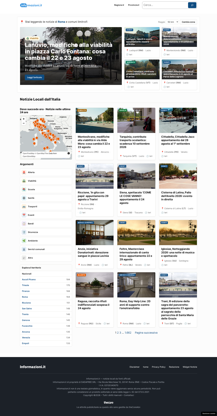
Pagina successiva (146, 332)
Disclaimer (135, 367)
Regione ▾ (119, 5)
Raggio (161, 22)
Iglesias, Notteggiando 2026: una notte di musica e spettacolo (177, 252)
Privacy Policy (158, 367)
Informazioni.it (33, 367)
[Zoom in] (24, 119)
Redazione (174, 367)
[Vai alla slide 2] (114, 87)
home (145, 367)
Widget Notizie (190, 367)
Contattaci (129, 395)
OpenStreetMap (29, 156)
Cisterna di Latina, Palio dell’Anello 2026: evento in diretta (176, 196)
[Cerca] (192, 5)
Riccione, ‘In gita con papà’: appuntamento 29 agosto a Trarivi (93, 196)
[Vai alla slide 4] (118, 87)
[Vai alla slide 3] (116, 87)
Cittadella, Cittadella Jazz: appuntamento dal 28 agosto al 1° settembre (178, 140)
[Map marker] (42, 130)
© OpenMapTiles (41, 153)
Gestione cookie (208, 413)
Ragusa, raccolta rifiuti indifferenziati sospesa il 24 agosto (93, 305)
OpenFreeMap (28, 153)
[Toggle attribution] (68, 153)
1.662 (128, 332)
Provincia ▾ (133, 5)
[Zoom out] (24, 123)
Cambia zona (188, 22)
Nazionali (26, 273)
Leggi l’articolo (34, 77)
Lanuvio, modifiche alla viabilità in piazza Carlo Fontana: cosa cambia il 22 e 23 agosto (68, 51)
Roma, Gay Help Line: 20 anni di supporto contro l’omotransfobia (135, 305)
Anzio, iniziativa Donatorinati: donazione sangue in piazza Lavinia (93, 252)
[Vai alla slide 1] (111, 87)
